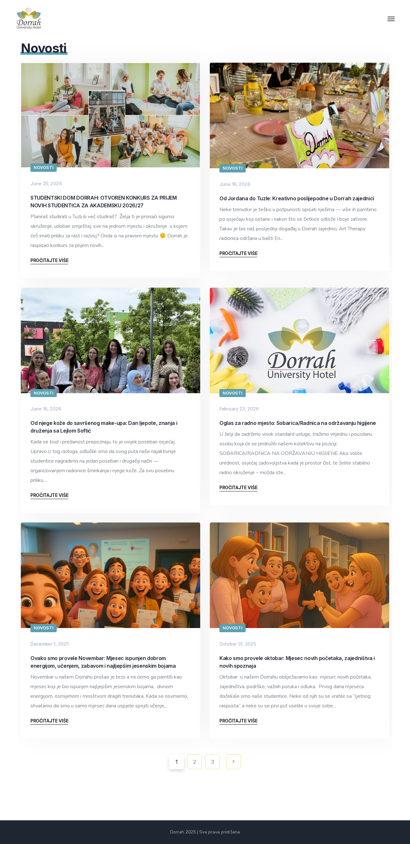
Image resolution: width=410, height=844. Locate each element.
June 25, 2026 (46, 183)
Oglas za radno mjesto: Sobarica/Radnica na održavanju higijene (297, 423)
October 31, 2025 (237, 644)
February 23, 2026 (238, 408)
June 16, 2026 (234, 184)
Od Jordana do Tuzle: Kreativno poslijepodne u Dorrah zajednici (296, 198)
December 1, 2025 (49, 644)
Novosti (43, 167)
